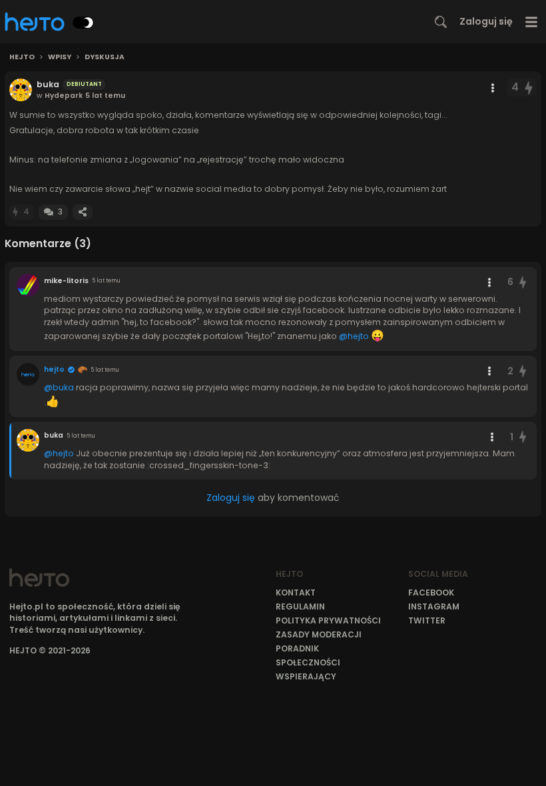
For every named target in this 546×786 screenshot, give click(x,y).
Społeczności (308, 662)
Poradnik (297, 648)
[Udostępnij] (83, 212)
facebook (431, 592)
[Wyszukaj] (440, 22)
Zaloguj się (486, 21)
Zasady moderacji (319, 634)
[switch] (83, 23)
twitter (426, 620)
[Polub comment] (522, 282)
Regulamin (300, 606)
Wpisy (59, 57)
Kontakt (296, 592)
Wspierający (306, 676)
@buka (59, 387)
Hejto (22, 57)
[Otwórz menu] (531, 21)
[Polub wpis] (529, 88)
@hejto (354, 336)
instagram (433, 606)
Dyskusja (105, 57)
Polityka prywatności (328, 620)
